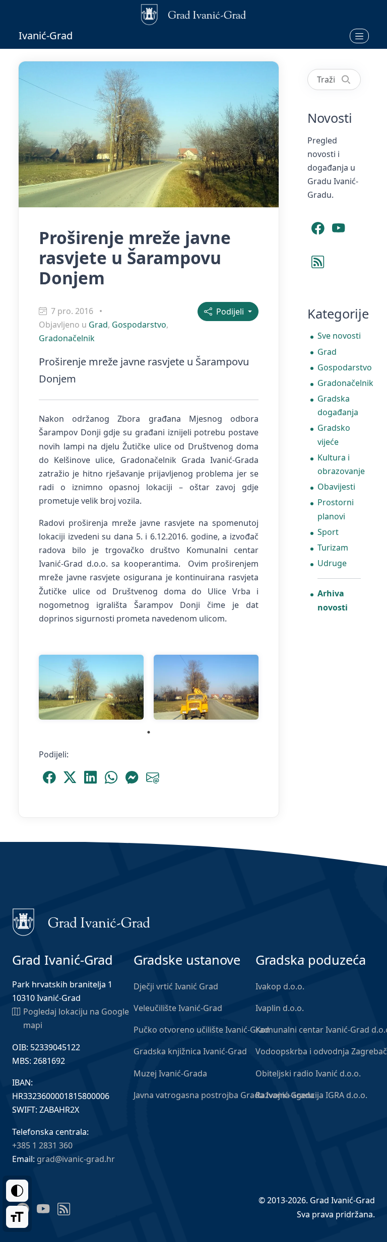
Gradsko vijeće (333, 434)
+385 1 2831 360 (42, 1145)
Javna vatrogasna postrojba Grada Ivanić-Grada (224, 1095)
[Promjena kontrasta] (17, 1191)
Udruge (332, 563)
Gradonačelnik (67, 338)
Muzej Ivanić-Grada (170, 1073)
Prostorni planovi (335, 509)
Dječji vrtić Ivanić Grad (176, 986)
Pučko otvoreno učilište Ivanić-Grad (201, 1029)
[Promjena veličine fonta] (17, 1217)
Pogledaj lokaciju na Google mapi (76, 1018)
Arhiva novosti (332, 600)
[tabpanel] (91, 687)
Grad (98, 324)
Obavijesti (336, 486)
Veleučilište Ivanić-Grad (178, 1008)
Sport (328, 531)
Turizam (332, 547)
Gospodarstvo (139, 324)
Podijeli (229, 311)
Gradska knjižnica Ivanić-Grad (190, 1051)
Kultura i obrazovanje (339, 464)
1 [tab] (149, 732)
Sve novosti (339, 335)
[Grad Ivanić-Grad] (81, 921)
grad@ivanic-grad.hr (76, 1159)
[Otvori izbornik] (359, 36)
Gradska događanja (337, 405)
